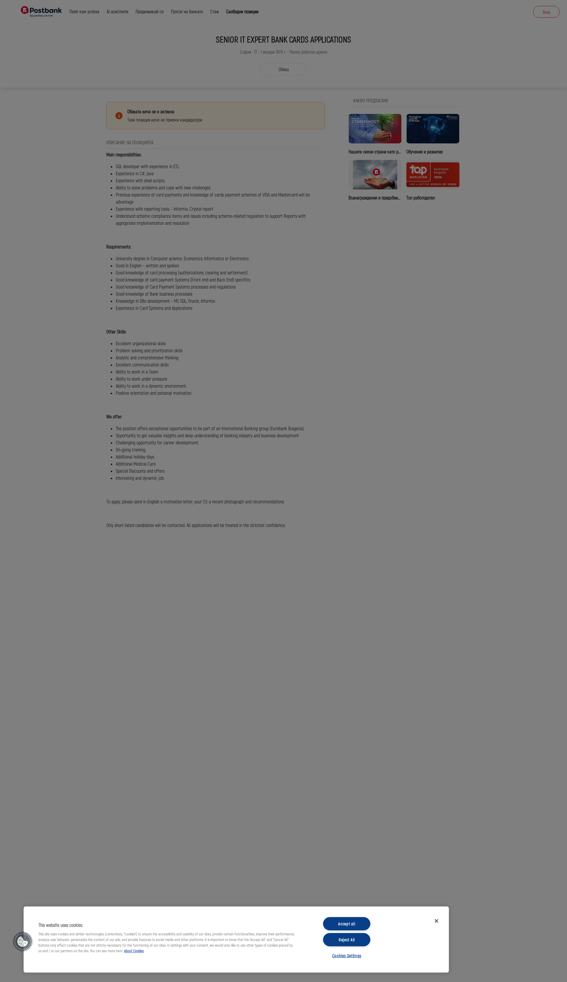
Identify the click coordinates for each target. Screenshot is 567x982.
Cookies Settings (347, 955)
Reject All (347, 939)
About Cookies (134, 950)
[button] (22, 941)
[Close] (436, 920)
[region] (236, 939)
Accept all (346, 923)
